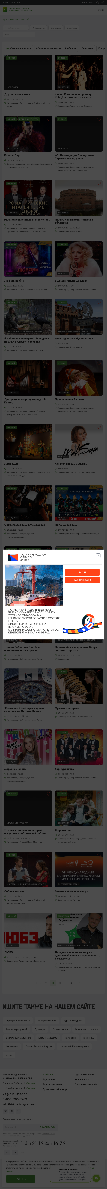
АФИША (82, 572)
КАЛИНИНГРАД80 (82, 580)
